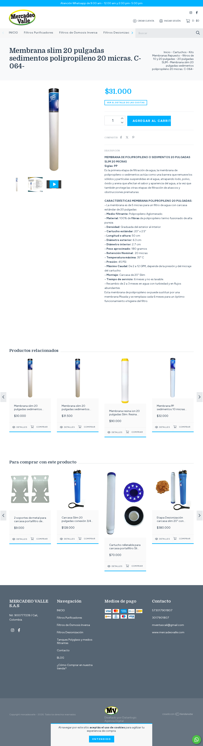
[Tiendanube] (178, 715)
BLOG (60, 657)
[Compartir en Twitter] (127, 137)
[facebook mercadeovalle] (196, 13)
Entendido (101, 739)
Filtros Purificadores (38, 32)
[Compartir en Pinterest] (133, 137)
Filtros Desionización (118, 32)
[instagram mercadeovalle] (191, 13)
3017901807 (160, 617)
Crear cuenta (146, 21)
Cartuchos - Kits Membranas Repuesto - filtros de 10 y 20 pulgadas (173, 56)
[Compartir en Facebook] (121, 137)
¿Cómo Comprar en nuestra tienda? (75, 666)
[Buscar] (197, 32)
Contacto (63, 650)
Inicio (167, 52)
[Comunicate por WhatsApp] (196, 739)
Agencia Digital (114, 721)
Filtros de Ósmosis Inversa (78, 32)
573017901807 (162, 610)
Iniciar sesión (172, 21)
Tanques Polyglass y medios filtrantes (74, 641)
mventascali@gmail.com (168, 625)
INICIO (13, 32)
